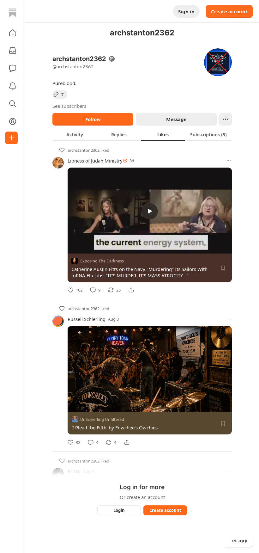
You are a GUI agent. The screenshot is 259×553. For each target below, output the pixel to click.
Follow (93, 119)
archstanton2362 (83, 150)
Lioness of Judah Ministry (95, 160)
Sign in (186, 11)
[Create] (11, 138)
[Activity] (12, 86)
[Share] (131, 290)
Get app (238, 540)
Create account (229, 11)
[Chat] (12, 68)
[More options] (229, 161)
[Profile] (12, 121)
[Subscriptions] (12, 50)
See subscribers (69, 106)
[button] (12, 32)
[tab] (74, 134)
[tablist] (142, 134)
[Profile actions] (225, 119)
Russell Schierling (86, 319)
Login (119, 510)
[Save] (223, 268)
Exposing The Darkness (102, 261)
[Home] (12, 12)
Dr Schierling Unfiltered (102, 419)
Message (176, 119)
